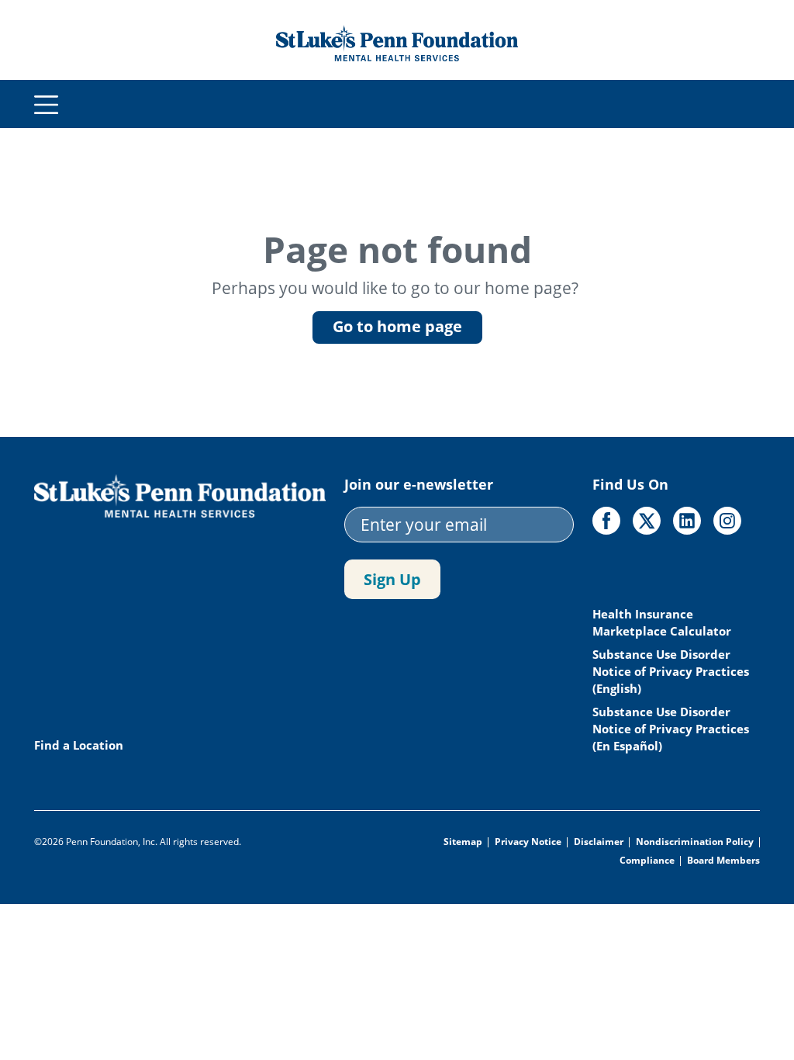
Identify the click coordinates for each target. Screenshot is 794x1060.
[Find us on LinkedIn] (687, 521)
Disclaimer (598, 842)
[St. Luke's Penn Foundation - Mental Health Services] (397, 41)
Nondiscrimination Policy (695, 842)
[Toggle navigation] (46, 104)
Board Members (723, 860)
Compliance (647, 860)
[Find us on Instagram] (727, 521)
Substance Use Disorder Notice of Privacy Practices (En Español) (670, 728)
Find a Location (78, 745)
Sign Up (392, 579)
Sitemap (463, 842)
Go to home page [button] (397, 326)
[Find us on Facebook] (606, 521)
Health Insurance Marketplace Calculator (663, 622)
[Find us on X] (647, 521)
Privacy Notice (528, 842)
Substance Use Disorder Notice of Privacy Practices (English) (670, 671)
